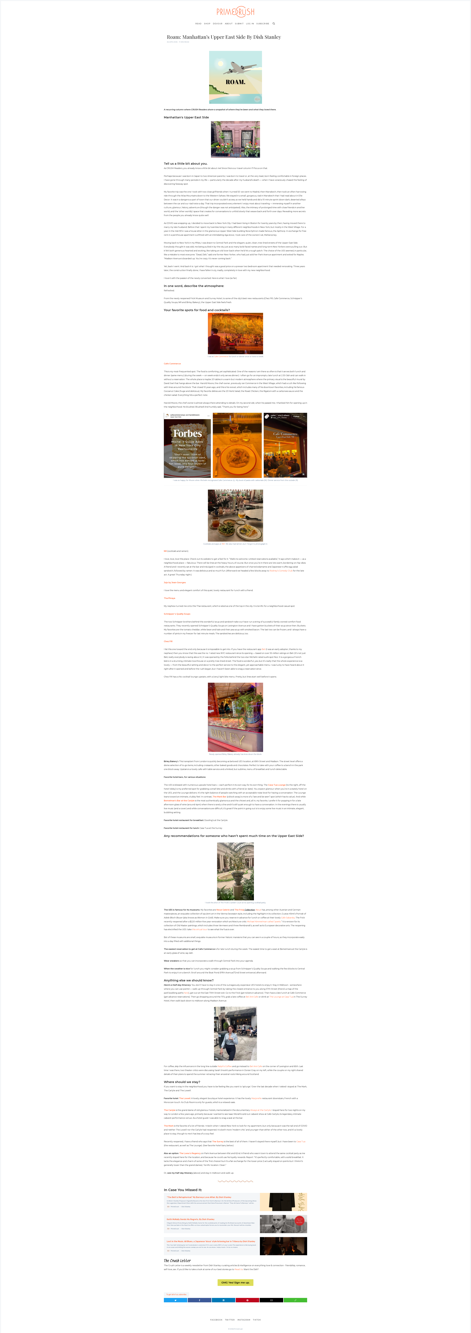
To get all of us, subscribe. (176, 1294)
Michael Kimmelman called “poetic (264, 921)
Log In (250, 24)
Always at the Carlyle (260, 1110)
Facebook (216, 1320)
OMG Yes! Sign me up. (235, 1282)
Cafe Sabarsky (288, 918)
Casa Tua (300, 1141)
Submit (239, 24)
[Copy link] (295, 1300)
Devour (217, 24)
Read (198, 24)
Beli (263, 649)
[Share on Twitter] (175, 1300)
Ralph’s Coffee (225, 1066)
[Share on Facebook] (199, 1300)
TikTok (257, 1320)
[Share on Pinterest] (247, 1300)
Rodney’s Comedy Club (281, 571)
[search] (274, 24)
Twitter (230, 1320)
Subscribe (262, 24)
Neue (258, 910)
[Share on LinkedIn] (223, 1300)
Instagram (243, 1320)
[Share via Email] (271, 1300)
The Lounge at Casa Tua (281, 997)
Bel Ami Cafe (252, 997)
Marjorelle (256, 1098)
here (186, 993)
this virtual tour (199, 929)
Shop (207, 24)
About (229, 24)
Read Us (239, 1269)
